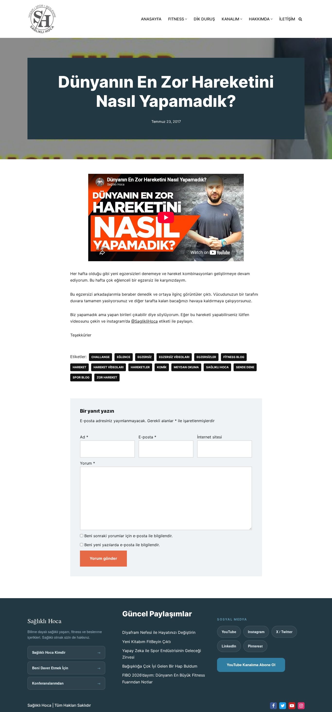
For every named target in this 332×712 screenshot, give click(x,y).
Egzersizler (206, 357)
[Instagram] (301, 705)
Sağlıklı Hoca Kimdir (66, 652)
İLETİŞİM (287, 19)
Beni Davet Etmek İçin (66, 667)
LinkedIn (229, 646)
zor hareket (107, 377)
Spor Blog (81, 377)
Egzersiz (145, 357)
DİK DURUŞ (204, 19)
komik (161, 367)
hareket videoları (108, 367)
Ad (84, 437)
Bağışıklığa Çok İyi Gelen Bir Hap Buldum (159, 666)
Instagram (256, 631)
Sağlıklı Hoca (39, 705)
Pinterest (255, 646)
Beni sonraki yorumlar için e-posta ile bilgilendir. (128, 535)
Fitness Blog (233, 357)
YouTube (229, 631)
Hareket (79, 367)
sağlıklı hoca (217, 367)
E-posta (147, 437)
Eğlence (123, 357)
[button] (186, 19)
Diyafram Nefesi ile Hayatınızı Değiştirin (158, 632)
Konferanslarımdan (66, 683)
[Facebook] (273, 705)
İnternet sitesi (209, 437)
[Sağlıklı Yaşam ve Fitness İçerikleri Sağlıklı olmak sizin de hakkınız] (42, 19)
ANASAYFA (151, 19)
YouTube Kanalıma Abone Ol (251, 664)
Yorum (87, 463)
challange (100, 357)
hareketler (140, 367)
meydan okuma (186, 367)
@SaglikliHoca (144, 321)
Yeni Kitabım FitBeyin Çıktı (146, 641)
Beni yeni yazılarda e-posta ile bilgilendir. (122, 544)
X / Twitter (284, 631)
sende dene (245, 367)
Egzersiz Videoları (174, 357)
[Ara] (300, 19)
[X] (282, 705)
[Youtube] (291, 705)
